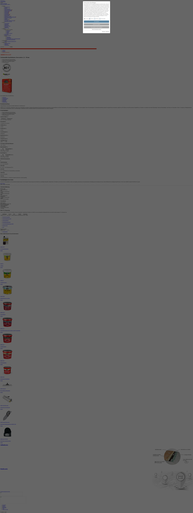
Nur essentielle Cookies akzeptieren (96, 27)
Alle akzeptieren (96, 21)
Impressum (103, 31)
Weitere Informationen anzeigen (96, 29)
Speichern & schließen (96, 24)
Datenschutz (107, 31)
